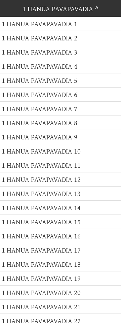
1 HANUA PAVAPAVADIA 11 (41, 165)
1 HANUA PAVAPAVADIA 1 (39, 24)
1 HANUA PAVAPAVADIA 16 (41, 236)
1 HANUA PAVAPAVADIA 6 (39, 94)
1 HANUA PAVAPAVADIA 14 (41, 207)
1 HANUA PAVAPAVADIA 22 (41, 321)
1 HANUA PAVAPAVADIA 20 (41, 292)
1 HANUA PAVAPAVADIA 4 (39, 66)
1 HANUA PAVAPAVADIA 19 (41, 278)
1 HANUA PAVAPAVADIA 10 (41, 151)
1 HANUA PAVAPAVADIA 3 (39, 52)
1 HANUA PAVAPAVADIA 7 (39, 108)
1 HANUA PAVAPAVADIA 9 (39, 137)
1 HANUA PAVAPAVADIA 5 (39, 80)
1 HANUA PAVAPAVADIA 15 (41, 222)
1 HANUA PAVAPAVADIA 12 (41, 179)
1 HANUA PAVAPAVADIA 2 (39, 38)
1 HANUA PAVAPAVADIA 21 (41, 306)
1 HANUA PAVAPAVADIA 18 (41, 264)
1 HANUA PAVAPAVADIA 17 (41, 250)
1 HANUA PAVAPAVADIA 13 (41, 193)
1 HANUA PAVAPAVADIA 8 (39, 123)
